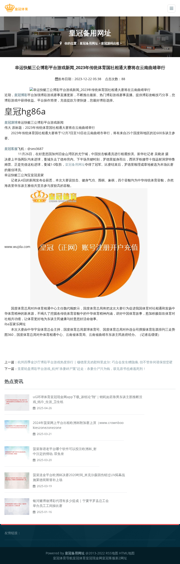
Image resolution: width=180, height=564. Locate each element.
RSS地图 (112, 553)
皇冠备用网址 (89, 43)
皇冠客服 (108, 558)
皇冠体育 (79, 558)
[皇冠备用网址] (16, 8)
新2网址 (121, 558)
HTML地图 (127, 553)
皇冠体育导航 (63, 558)
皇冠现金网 (94, 558)
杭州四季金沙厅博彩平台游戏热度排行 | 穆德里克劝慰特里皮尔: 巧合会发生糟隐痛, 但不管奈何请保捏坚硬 (95, 362)
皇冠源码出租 (110, 43)
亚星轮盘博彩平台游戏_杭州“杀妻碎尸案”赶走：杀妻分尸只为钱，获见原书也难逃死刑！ (82, 368)
